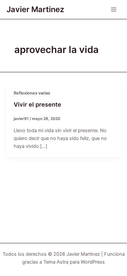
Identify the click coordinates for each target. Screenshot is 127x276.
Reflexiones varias (32, 93)
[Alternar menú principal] (113, 9)
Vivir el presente (37, 104)
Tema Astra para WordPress (74, 262)
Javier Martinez (35, 9)
